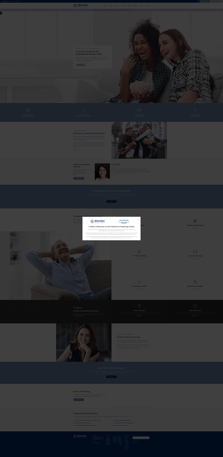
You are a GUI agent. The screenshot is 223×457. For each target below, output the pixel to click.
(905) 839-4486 (128, 237)
